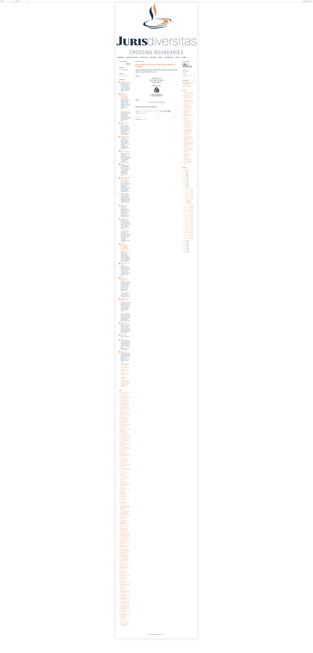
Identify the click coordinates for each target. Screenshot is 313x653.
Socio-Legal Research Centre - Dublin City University (125, 592)
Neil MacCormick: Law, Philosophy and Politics (125, 547)
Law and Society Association (124, 518)
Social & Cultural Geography (124, 573)
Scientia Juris (123, 570)
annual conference (143, 113)
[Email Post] (161, 111)
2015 (185, 242)
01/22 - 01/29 (188, 234)
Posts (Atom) (144, 119)
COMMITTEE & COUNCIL (132, 57)
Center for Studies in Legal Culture (124, 422)
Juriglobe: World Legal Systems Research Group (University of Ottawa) (125, 507)
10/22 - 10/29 (188, 190)
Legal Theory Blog (125, 230)
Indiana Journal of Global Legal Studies (124, 476)
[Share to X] (167, 111)
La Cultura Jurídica (125, 218)
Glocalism (122, 471)
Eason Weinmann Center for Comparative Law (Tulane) (188, 110)
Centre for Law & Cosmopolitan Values (125, 434)
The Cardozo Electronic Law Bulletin (124, 279)
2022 (185, 177)
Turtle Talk (123, 164)
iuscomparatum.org (125, 292)
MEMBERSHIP (121, 57)
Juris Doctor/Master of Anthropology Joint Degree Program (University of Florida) (125, 512)
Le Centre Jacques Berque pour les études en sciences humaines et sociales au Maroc (189, 139)
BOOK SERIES (153, 57)
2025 (185, 171)
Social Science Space (125, 575)
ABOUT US (177, 57)
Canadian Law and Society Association (124, 404)
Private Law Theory (125, 111)
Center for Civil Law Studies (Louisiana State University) (188, 96)
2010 (185, 252)
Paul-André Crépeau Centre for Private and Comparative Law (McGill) (189, 144)
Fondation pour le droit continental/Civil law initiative (125, 465)
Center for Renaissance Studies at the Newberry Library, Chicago (125, 418)
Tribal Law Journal (124, 621)
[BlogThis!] (165, 111)
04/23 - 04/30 (188, 219)
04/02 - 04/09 (188, 224)
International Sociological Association (123, 493)
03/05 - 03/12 (188, 226)
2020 (185, 181)
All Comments (187, 75)
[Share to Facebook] (168, 111)
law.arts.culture (124, 251)
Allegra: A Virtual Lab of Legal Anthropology (189, 93)
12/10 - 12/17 (188, 188)
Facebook (189, 82)
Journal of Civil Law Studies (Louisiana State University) (188, 130)
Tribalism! (123, 335)
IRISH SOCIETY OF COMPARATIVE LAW (125, 300)
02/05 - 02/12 (188, 230)
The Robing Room (125, 339)
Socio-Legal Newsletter (122, 588)
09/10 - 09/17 (188, 196)
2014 (185, 244)
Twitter (184, 83)
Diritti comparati (124, 193)
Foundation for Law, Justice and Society (124, 469)
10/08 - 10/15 (188, 192)
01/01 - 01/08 (188, 238)
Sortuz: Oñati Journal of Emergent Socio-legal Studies (125, 598)
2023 (185, 175)
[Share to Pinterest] (170, 111)
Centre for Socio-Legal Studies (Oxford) (125, 437)
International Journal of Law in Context (188, 121)
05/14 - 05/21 (188, 215)
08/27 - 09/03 (188, 198)
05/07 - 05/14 (188, 217)
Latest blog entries (125, 367)
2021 (185, 179)
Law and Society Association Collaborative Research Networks (124, 522)
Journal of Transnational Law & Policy (124, 503)
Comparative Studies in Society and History (125, 448)
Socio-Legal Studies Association (124, 595)
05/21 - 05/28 (188, 213)
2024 (185, 173)
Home (156, 116)
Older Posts (174, 116)
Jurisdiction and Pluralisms (187, 134)
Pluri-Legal (186, 153)
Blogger (162, 634)
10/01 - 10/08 (188, 194)
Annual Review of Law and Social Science (125, 393)
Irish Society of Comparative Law (188, 124)
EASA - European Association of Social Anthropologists (125, 454)
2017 (185, 187)
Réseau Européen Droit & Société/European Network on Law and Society (124, 567)
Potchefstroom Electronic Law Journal (187, 156)
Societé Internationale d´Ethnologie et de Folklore (125, 585)
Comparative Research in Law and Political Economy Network (125, 444)
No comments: (156, 111)
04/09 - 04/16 (188, 223)
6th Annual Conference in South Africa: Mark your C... (189, 201)
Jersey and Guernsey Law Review (188, 127)
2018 (185, 185)
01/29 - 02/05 (188, 232)
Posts (185, 73)
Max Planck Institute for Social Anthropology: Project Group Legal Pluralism (125, 534)
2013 (185, 246)
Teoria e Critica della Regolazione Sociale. (125, 602)
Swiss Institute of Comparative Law (188, 159)
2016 (185, 240)
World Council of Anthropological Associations (124, 624)
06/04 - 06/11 (188, 209)
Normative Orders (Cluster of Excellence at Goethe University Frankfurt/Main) (125, 551)
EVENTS (160, 57)
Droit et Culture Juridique (123, 451)
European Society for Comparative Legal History (188, 115)
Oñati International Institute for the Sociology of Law (124, 556)
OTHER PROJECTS (168, 57)
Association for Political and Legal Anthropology (124, 400)
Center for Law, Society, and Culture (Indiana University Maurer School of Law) (125, 413)
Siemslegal (123, 351)
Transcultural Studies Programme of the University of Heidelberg (125, 615)
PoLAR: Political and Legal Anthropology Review (124, 560)
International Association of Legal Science (125, 489)
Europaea (122, 457)
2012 (185, 248)
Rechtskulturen (123, 562)
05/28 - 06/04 (188, 211)
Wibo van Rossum (125, 313)
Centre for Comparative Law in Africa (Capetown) (188, 100)
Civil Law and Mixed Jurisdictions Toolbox (125, 440)
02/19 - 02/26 (188, 228)
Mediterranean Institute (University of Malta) (125, 543)
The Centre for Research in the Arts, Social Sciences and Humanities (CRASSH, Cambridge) (125, 607)
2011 (185, 250)
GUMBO (184, 57)
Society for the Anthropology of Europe (123, 578)
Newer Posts (138, 116)
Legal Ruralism (124, 205)
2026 (185, 169)
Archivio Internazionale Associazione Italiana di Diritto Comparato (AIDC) (125, 246)
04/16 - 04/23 (188, 221)
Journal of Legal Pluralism (123, 499)
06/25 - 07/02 (188, 207)
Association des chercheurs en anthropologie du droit (125, 396)
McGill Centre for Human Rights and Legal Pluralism (124, 539)
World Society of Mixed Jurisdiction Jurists (188, 162)
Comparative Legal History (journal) (188, 107)
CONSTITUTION (144, 57)
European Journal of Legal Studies (124, 462)
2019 (185, 183)
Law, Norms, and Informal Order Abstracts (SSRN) (124, 529)
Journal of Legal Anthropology (123, 496)
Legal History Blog (125, 82)
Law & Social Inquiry (124, 516)
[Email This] (164, 111)
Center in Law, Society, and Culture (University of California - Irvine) (125, 430)
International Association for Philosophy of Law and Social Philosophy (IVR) (125, 484)
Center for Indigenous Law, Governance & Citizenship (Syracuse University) (125, 408)
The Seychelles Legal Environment (125, 611)
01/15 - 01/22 (188, 236)
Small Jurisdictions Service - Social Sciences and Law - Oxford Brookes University (125, 383)
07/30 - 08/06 (188, 205)
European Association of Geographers (125, 459)
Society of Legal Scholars (123, 581)
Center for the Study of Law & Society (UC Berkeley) (125, 426)
